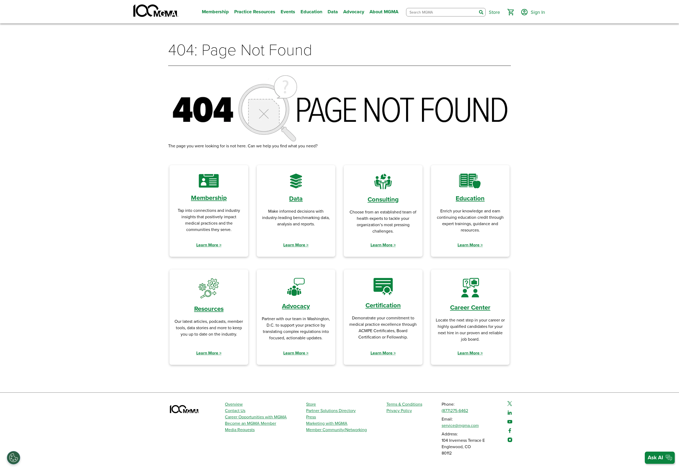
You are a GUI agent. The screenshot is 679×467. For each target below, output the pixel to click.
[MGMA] (155, 11)
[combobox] (441, 12)
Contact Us (235, 410)
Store (311, 404)
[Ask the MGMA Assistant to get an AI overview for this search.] (660, 458)
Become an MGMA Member (250, 423)
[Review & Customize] (13, 457)
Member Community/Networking (336, 429)
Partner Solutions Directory (331, 410)
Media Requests (240, 429)
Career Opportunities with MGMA (256, 417)
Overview (234, 404)
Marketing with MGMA (326, 423)
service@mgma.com (460, 425)
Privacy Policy (399, 410)
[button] (510, 12)
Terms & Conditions (404, 404)
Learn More (208, 245)
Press (311, 417)
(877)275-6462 (455, 410)
